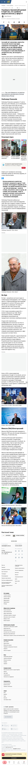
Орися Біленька (7, 16)
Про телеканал (5, 571)
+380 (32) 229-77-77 (9, 747)
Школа (5, 671)
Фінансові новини (8, 645)
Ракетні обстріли (7, 610)
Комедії (5, 661)
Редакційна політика (6, 569)
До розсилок (8, 716)
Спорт (5, 691)
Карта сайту (17, 581)
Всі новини (6, 593)
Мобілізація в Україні (9, 625)
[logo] (8, 2)
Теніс (5, 696)
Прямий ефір (6, 598)
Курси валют (6, 643)
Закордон (3, 5)
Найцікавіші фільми (8, 656)
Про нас (3, 565)
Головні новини (7, 595)
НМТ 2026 (6, 673)
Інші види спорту (7, 699)
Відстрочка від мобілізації (9, 633)
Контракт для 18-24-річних (9, 632)
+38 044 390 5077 (18, 545)
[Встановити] (14, 756)
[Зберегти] (24, 22)
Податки (5, 648)
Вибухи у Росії (7, 618)
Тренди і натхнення (8, 686)
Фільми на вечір (7, 660)
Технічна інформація (19, 570)
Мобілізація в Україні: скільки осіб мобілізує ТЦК (14, 635)
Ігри (16, 583)
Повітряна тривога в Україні (10, 615)
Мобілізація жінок (7, 630)
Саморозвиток (7, 675)
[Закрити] (25, 754)
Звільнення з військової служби (10, 626)
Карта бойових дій (8, 611)
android (5, 725)
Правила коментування (19, 568)
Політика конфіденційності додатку (7, 586)
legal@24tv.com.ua (16, 748)
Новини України (7, 596)
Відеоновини (6, 600)
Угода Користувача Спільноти (19, 566)
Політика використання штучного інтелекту (6, 583)
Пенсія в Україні (7, 650)
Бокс (5, 692)
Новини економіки (8, 640)
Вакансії (16, 574)
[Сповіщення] (26, 2)
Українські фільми (8, 658)
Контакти (17, 572)
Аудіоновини (6, 602)
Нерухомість (7, 681)
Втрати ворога (7, 620)
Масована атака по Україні (9, 617)
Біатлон (5, 697)
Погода (5, 603)
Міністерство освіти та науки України (12, 669)
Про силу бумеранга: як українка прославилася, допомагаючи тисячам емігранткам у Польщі (12, 94)
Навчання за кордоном (9, 676)
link (15, 551)
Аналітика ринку (7, 682)
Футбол (5, 694)
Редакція (3, 567)
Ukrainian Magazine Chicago (13, 18)
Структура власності (19, 576)
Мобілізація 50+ (7, 628)
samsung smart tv (14, 729)
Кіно (5, 654)
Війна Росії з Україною (9, 608)
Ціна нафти (6, 641)
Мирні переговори (8, 613)
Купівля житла (7, 684)
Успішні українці (10, 5)
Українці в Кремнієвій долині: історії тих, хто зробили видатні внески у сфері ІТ (20, 5)
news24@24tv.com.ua (6, 545)
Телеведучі (4, 573)
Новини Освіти (7, 668)
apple (14, 725)
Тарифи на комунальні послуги (10, 647)
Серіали (5, 663)
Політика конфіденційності (7, 580)
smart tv (5, 729)
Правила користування (6, 578)
